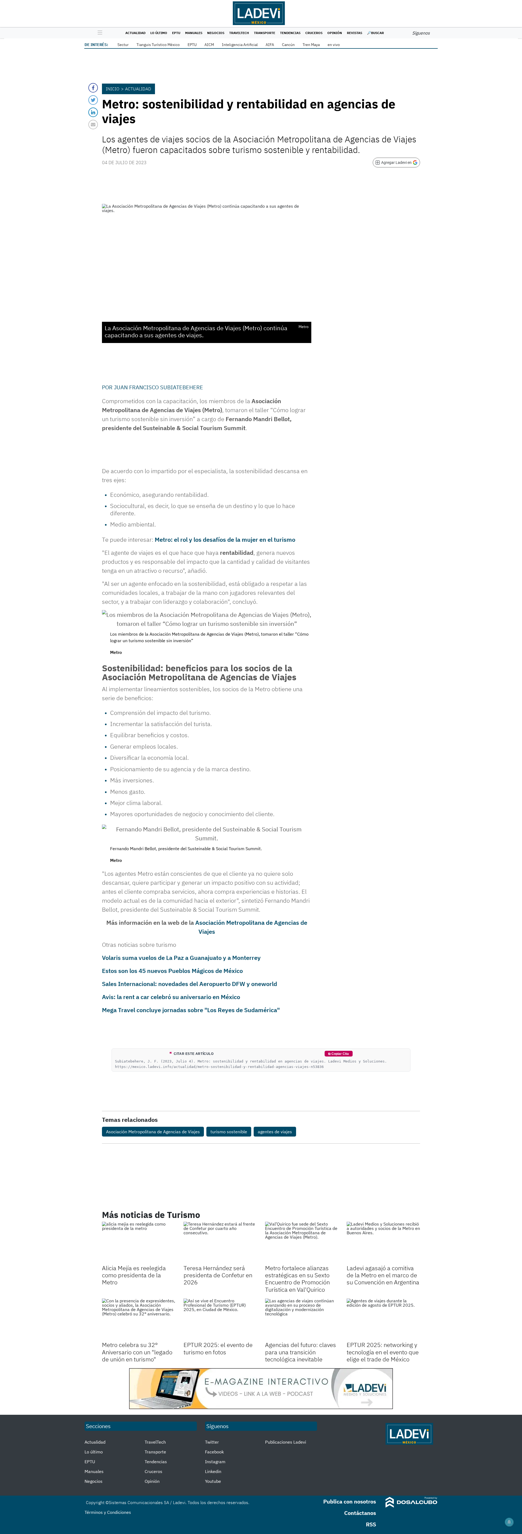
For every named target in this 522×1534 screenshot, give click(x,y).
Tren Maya (311, 44)
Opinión (334, 33)
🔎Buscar (375, 33)
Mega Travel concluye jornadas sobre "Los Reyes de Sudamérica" (191, 1010)
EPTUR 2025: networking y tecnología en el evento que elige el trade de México (383, 1352)
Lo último (158, 33)
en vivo (334, 44)
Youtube (213, 1481)
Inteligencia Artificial (240, 44)
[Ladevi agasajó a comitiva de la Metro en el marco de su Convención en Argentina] (383, 1242)
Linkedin (213, 1471)
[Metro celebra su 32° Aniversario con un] (138, 1319)
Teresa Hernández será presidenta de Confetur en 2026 (218, 1275)
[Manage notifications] (509, 1522)
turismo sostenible (228, 1131)
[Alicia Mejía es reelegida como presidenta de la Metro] (138, 1242)
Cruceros (313, 33)
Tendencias (290, 33)
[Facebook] (93, 88)
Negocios (215, 33)
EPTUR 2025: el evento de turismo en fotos (218, 1348)
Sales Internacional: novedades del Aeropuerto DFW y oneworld (189, 984)
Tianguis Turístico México (158, 44)
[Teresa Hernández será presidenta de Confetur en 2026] (220, 1242)
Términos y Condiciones (108, 1512)
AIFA (270, 44)
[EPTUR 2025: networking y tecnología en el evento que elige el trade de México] (383, 1319)
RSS (371, 1524)
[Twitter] (93, 100)
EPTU (176, 33)
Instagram (215, 1461)
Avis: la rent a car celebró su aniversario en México (171, 997)
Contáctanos (360, 1513)
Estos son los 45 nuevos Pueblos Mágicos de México (172, 971)
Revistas (354, 33)
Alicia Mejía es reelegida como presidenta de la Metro (134, 1275)
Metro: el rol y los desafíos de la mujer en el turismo (225, 539)
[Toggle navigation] (98, 33)
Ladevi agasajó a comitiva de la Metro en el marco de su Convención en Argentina (383, 1275)
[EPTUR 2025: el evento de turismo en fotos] (220, 1319)
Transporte (264, 33)
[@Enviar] (93, 124)
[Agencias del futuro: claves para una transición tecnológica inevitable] (301, 1319)
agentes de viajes (275, 1131)
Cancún (288, 44)
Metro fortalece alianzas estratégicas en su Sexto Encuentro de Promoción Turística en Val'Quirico (297, 1278)
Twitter (212, 1442)
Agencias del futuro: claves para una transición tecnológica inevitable (300, 1352)
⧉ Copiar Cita (338, 1054)
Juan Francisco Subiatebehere (158, 387)
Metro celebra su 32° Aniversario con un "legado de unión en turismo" (137, 1352)
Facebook (214, 1452)
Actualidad (135, 33)
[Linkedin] (93, 112)
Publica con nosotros (349, 1501)
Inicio (112, 88)
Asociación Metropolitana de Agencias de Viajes (153, 1131)
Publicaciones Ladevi (285, 1442)
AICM (209, 44)
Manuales (193, 33)
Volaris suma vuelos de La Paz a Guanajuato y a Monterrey (181, 958)
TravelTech (239, 33)
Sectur (123, 44)
